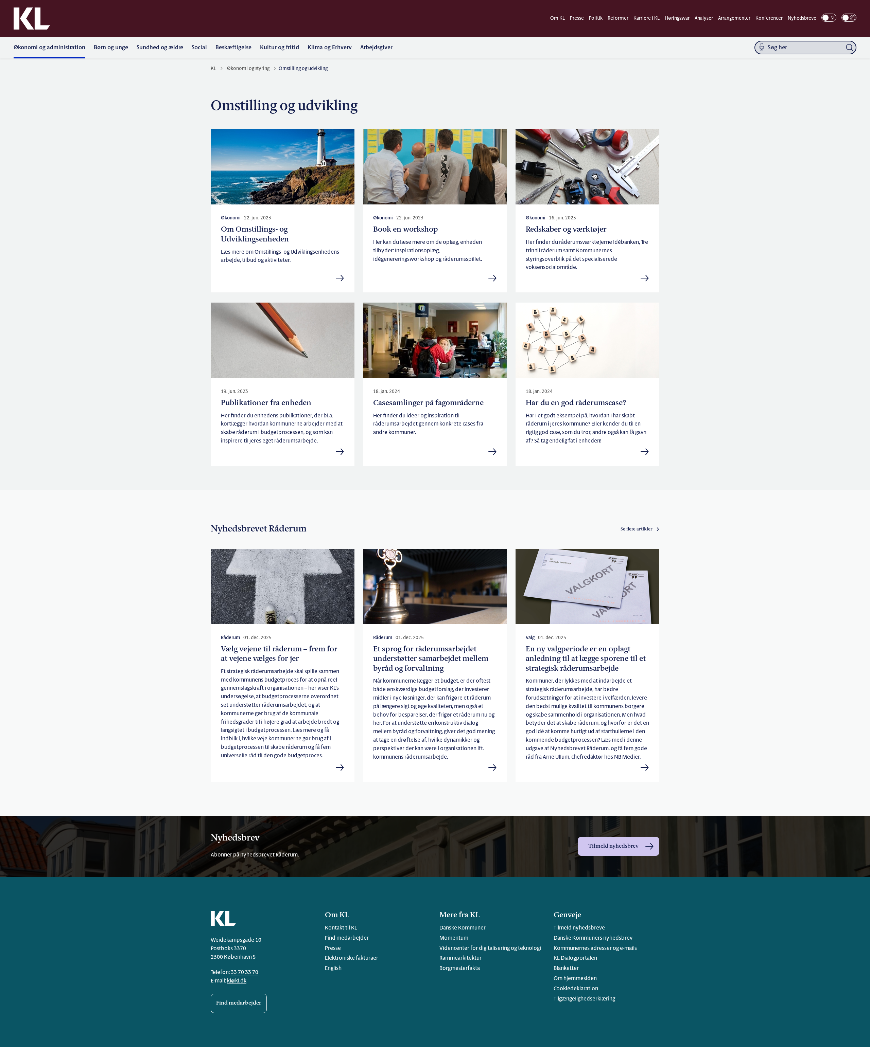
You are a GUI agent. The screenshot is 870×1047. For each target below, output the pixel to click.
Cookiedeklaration (576, 989)
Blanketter (566, 968)
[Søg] (849, 47)
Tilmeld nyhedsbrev (613, 846)
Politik (596, 18)
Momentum (453, 938)
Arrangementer (734, 18)
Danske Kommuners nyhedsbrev (593, 938)
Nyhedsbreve (802, 18)
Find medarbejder (238, 1003)
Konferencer (769, 18)
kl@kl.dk (236, 981)
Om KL (557, 18)
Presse (577, 18)
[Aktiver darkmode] (828, 18)
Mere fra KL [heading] (459, 915)
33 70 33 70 (244, 972)
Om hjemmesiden (575, 978)
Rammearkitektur (460, 958)
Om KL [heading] (337, 915)
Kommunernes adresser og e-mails (595, 948)
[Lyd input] (762, 47)
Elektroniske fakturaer (351, 958)
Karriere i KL (646, 18)
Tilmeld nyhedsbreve (579, 928)
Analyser (704, 18)
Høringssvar (677, 18)
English (333, 968)
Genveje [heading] (567, 915)
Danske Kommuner (462, 928)
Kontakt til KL (341, 928)
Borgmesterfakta (459, 968)
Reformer (618, 18)
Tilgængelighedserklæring (584, 999)
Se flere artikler (636, 529)
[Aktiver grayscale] (848, 18)
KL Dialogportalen (575, 958)
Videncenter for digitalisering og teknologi (490, 948)
